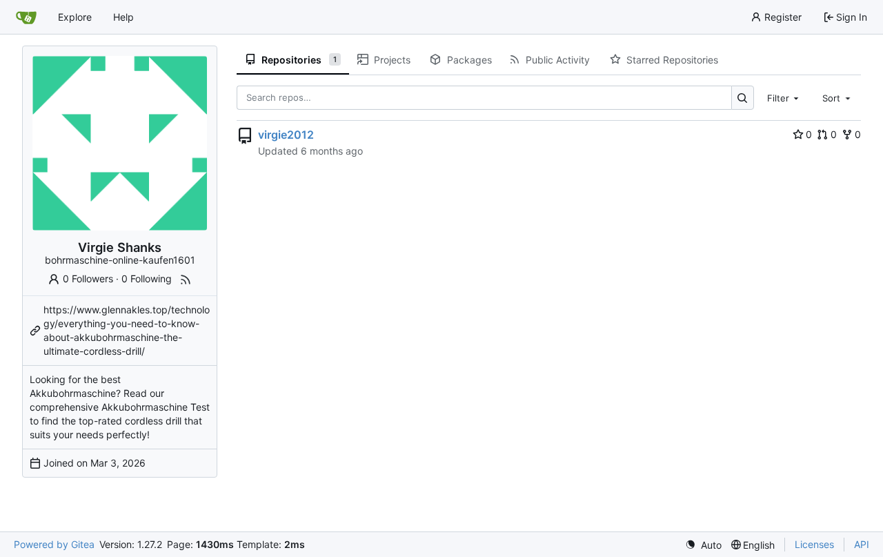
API (861, 544)
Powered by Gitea (54, 544)
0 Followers (88, 278)
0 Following (146, 278)
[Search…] (742, 98)
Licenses (814, 544)
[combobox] (784, 97)
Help (123, 17)
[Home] (26, 17)
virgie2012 (286, 134)
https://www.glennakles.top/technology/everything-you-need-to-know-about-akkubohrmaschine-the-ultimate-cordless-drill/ (126, 330)
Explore (75, 17)
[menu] (703, 545)
